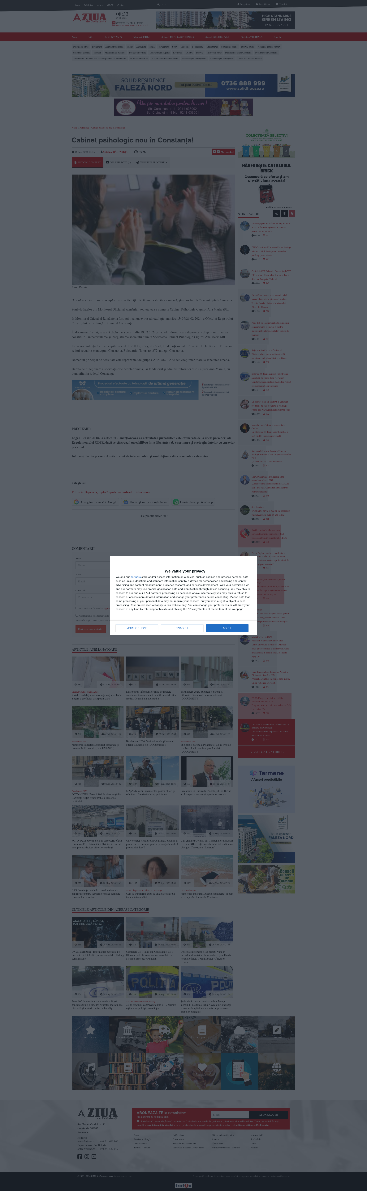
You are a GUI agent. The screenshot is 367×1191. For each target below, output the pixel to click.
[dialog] (183, 595)
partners (136, 577)
